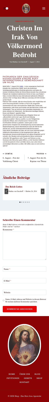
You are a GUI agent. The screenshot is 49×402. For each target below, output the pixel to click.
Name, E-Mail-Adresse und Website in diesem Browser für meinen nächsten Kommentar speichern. (25, 300)
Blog (37, 374)
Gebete (28, 378)
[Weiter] (42, 191)
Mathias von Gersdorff (20, 62)
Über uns (24, 374)
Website (7, 292)
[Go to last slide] (6, 191)
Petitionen (13, 378)
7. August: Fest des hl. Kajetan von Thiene (37, 157)
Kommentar (8, 229)
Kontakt (24, 382)
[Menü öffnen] (45, 8)
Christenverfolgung (24, 21)
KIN (21, 86)
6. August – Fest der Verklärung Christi (11, 157)
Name (7, 269)
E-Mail (7, 280)
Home (12, 374)
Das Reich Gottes (13, 186)
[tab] (20, 202)
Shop (39, 378)
